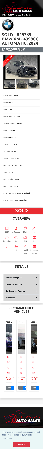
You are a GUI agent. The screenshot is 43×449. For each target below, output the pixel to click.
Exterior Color (8, 179)
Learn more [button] (7, 438)
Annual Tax (7, 144)
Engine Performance (14, 284)
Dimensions (10, 298)
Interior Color (8, 186)
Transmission (8, 123)
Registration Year (9, 116)
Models (6, 109)
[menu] (21, 287)
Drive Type (7, 193)
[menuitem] (21, 277)
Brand (5, 102)
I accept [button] (21, 444)
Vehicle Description (14, 278)
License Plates (8, 200)
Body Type (7, 130)
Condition (6, 172)
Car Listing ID (8, 95)
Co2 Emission (8, 151)
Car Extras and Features (15, 291)
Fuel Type (6, 165)
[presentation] (6, 356)
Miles (5, 137)
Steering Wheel (8, 158)
